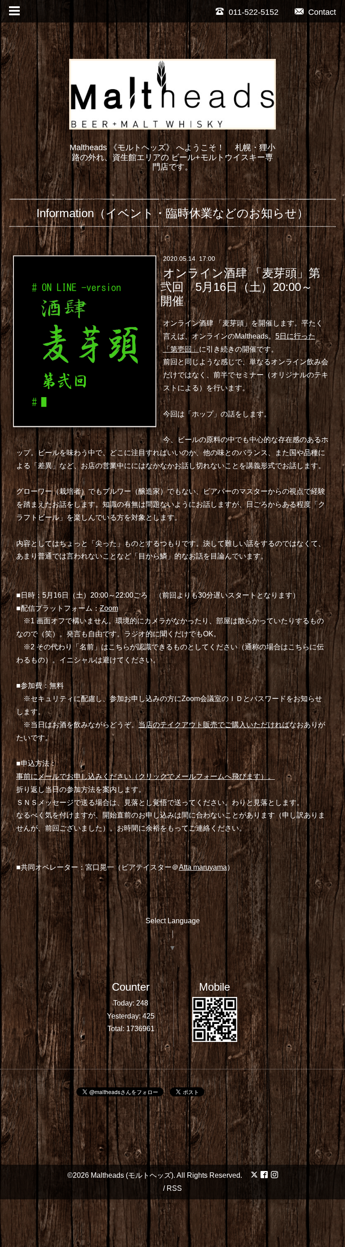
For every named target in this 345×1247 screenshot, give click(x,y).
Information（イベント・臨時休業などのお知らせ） (172, 213)
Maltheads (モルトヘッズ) (132, 1175)
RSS (174, 1188)
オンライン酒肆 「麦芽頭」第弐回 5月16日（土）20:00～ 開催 (240, 287)
